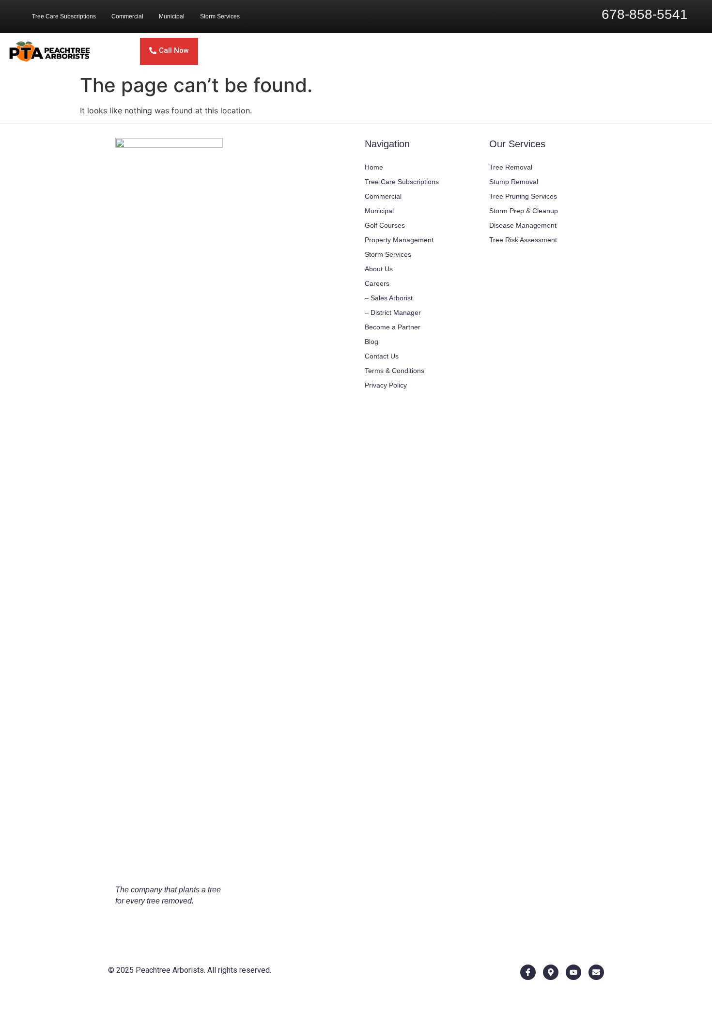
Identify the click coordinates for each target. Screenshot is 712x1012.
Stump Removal (513, 182)
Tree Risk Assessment (523, 240)
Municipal (172, 16)
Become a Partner (392, 327)
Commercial (127, 16)
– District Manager (393, 312)
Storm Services (220, 16)
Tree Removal (510, 167)
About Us (379, 269)
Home (374, 167)
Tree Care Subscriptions (64, 16)
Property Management (399, 240)
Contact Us (382, 356)
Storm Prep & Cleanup (523, 211)
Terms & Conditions (394, 370)
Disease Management (523, 225)
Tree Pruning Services (523, 196)
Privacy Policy (386, 385)
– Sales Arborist (389, 298)
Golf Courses (385, 225)
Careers (377, 283)
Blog (371, 341)
